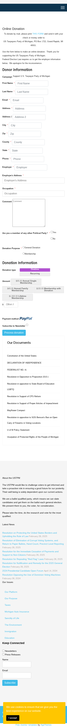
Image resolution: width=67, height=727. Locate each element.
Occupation (8, 188)
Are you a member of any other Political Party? (26, 233)
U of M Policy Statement (18, 430)
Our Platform (11, 592)
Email (6, 100)
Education (9, 638)
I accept (13, 718)
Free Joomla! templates (26, 725)
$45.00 (17, 289)
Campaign (7, 77)
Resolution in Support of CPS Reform (24, 396)
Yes (54, 232)
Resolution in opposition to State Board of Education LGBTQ (30, 386)
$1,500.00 (17, 297)
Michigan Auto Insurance (17, 612)
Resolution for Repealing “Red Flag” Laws (32, 559)
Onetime (35, 269)
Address (7, 108)
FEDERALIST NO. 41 (17, 370)
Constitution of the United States (22, 356)
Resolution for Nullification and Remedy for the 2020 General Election (32, 565)
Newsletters (11, 651)
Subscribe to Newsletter (13, 326)
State (5, 150)
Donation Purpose (12, 248)
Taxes (7, 605)
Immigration (10, 631)
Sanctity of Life (12, 618)
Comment (7, 202)
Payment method (10, 319)
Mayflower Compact (16, 410)
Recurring (35, 274)
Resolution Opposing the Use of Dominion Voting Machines (31, 576)
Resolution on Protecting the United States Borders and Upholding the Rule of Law (29, 534)
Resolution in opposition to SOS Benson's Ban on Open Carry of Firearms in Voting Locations (32, 420)
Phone (6, 159)
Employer (8, 167)
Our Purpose (11, 598)
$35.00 (26, 282)
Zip (4, 133)
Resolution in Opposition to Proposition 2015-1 (28, 377)
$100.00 (48, 289)
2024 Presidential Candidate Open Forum (29, 571)
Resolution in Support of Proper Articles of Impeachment (32, 403)
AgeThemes (46, 725)
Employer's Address (13, 175)
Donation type (9, 270)
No (54, 239)
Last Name (8, 91)
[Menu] (63, 8)
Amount (6, 281)
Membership (30, 254)
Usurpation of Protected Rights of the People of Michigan (33, 437)
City (5, 125)
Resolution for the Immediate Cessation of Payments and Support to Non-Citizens (30, 553)
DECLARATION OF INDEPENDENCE (24, 363)
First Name (8, 83)
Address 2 (7, 117)
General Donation (32, 248)
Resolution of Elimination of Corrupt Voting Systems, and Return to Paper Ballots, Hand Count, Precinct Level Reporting (33, 544)
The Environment (13, 625)
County (6, 142)
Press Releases (12, 654)
